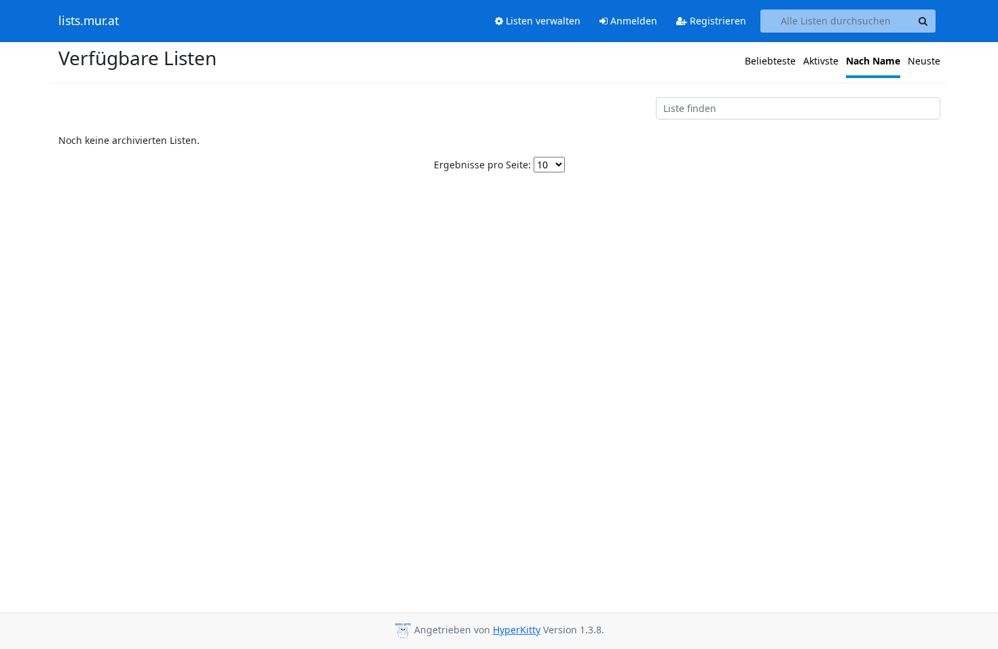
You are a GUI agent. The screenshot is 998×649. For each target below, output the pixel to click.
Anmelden (632, 20)
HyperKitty (516, 629)
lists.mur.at (88, 21)
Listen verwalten (541, 20)
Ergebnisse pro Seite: (482, 164)
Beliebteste (770, 60)
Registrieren (716, 20)
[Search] (923, 21)
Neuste (924, 60)
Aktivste (820, 60)
